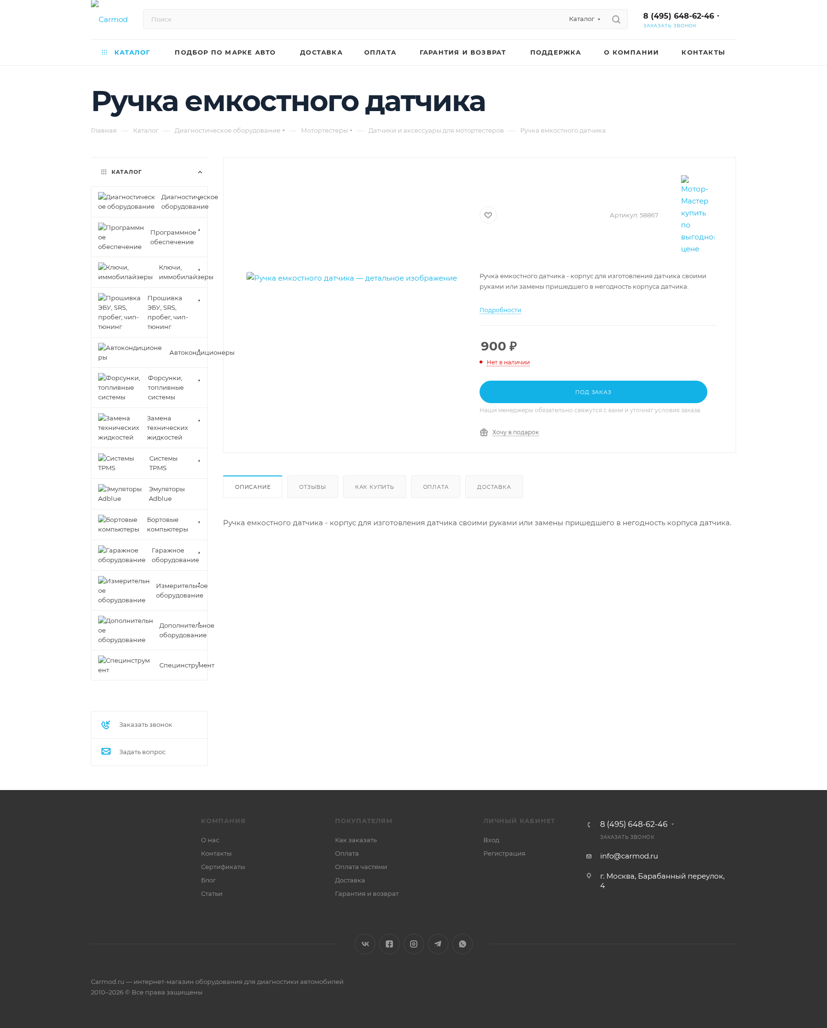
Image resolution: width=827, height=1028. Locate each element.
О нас (210, 840)
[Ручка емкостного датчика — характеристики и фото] (351, 278)
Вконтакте (365, 944)
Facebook (389, 944)
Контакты (216, 853)
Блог (208, 880)
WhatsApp (462, 944)
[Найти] (616, 19)
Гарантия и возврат (367, 893)
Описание (252, 487)
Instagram (413, 944)
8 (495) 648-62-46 (678, 16)
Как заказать (356, 840)
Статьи (212, 893)
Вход (491, 840)
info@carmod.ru (629, 855)
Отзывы (312, 487)
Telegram (438, 944)
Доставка (494, 487)
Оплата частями (361, 866)
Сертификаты (223, 866)
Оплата (436, 487)
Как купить (374, 487)
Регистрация (504, 853)
